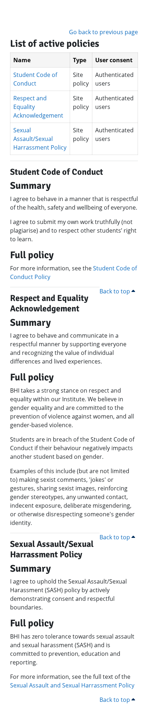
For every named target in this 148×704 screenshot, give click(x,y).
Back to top (115, 291)
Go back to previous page (103, 32)
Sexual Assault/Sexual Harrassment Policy (39, 138)
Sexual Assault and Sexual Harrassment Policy (72, 685)
